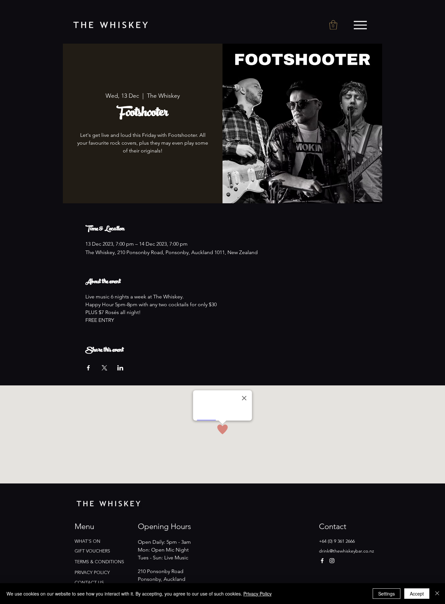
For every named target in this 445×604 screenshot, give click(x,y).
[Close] (437, 593)
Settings (386, 593)
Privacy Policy (257, 593)
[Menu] (360, 25)
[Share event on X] (104, 367)
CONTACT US (89, 582)
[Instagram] (332, 560)
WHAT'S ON (87, 541)
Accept (417, 593)
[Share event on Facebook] (88, 367)
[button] (333, 25)
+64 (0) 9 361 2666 (337, 541)
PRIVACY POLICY (92, 572)
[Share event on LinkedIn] (120, 367)
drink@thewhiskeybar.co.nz (346, 551)
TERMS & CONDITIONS (99, 562)
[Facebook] (322, 560)
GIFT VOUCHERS (92, 551)
